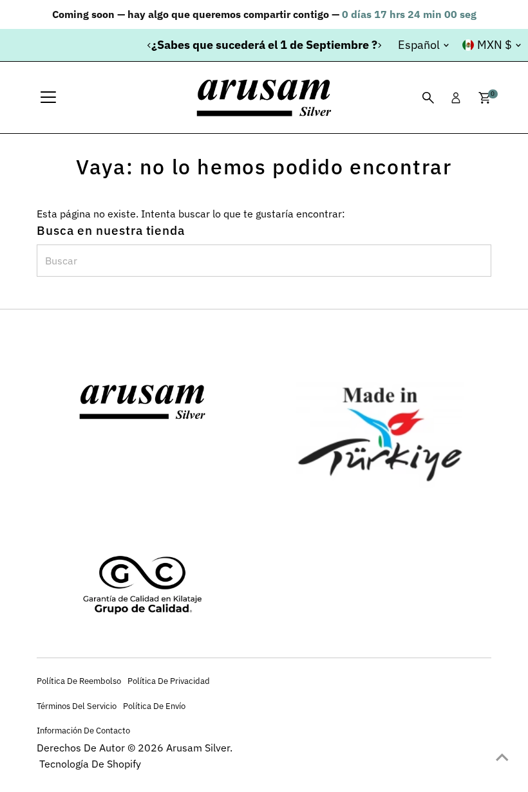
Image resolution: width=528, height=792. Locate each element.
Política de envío (154, 706)
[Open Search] (428, 98)
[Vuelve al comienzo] (502, 756)
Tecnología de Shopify (90, 763)
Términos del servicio (77, 706)
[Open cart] (484, 98)
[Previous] (149, 45)
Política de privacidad (168, 680)
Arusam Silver (198, 747)
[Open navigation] (48, 98)
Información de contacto (83, 730)
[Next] (378, 45)
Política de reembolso (79, 680)
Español (419, 44)
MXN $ (494, 44)
